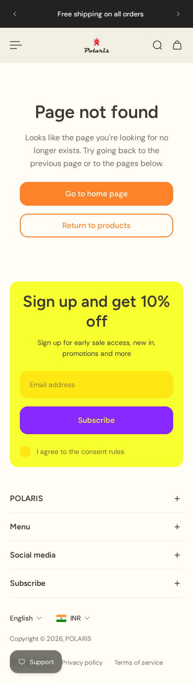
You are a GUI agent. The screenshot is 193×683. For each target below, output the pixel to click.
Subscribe (96, 420)
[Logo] (96, 45)
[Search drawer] (157, 45)
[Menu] (16, 45)
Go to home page (96, 194)
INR (75, 618)
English (21, 618)
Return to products (96, 226)
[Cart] (177, 45)
